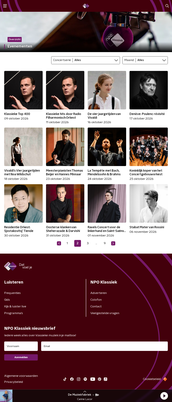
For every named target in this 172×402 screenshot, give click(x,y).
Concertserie (62, 60)
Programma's (13, 313)
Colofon (96, 299)
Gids (7, 299)
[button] (164, 395)
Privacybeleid (13, 382)
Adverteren (98, 293)
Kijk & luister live (15, 306)
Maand (129, 60)
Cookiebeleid (152, 379)
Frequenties (12, 293)
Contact (96, 306)
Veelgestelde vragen (104, 313)
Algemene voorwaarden (21, 375)
